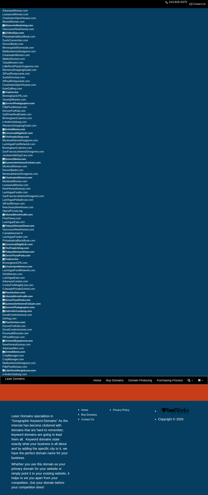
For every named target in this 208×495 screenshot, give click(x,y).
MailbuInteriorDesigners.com (19, 51)
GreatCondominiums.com (17, 314)
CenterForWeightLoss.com (17, 285)
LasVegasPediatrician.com (17, 199)
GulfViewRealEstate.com (16, 114)
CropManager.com (13, 355)
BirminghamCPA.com (14, 96)
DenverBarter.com (12, 44)
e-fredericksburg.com (14, 122)
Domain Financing (140, 380)
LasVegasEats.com (13, 222)
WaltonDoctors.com (13, 58)
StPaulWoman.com (13, 203)
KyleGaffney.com (12, 88)
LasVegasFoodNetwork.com (18, 144)
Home (97, 380)
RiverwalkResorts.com (15, 333)
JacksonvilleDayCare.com (17, 155)
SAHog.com (9, 318)
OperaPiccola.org (12, 210)
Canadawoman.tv (12, 233)
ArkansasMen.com (13, 348)
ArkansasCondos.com (15, 281)
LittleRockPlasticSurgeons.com (20, 66)
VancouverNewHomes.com (18, 29)
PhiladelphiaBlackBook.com (18, 36)
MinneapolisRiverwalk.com (18, 47)
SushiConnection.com (15, 40)
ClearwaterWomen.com (16, 55)
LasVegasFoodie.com (15, 192)
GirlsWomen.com (12, 274)
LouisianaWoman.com (15, 14)
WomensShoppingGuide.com (19, 70)
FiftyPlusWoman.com (14, 107)
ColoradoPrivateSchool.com (18, 288)
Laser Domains (15, 378)
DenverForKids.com (14, 110)
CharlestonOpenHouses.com (19, 18)
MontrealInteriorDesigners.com (20, 140)
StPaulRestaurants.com (16, 73)
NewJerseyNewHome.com (17, 207)
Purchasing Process (170, 380)
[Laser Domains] (174, 411)
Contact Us (199, 4)
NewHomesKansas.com (16, 188)
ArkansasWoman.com (15, 10)
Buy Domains (115, 380)
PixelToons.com (11, 218)
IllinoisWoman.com (13, 21)
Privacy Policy (121, 410)
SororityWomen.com (14, 99)
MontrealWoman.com (14, 166)
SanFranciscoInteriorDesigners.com (23, 151)
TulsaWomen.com (12, 62)
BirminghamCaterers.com (17, 118)
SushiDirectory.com (13, 77)
